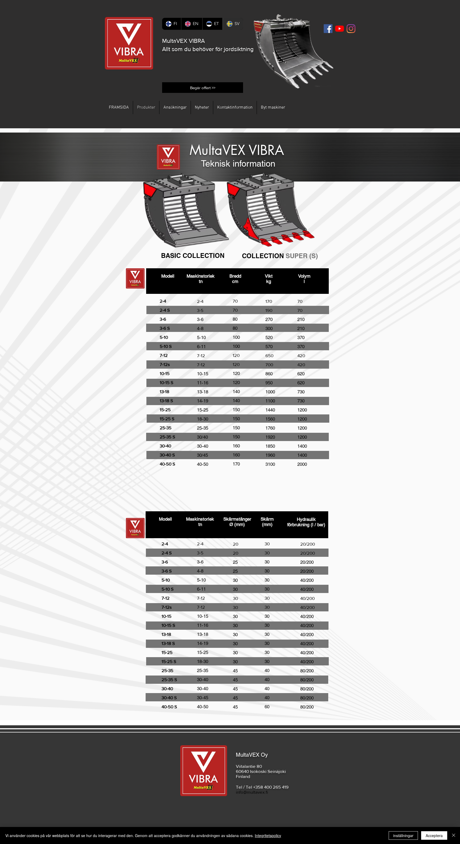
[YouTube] (339, 28)
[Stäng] (453, 835)
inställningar (403, 835)
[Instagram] (351, 28)
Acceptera (434, 835)
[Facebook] (328, 28)
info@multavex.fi (252, 791)
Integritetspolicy (268, 835)
